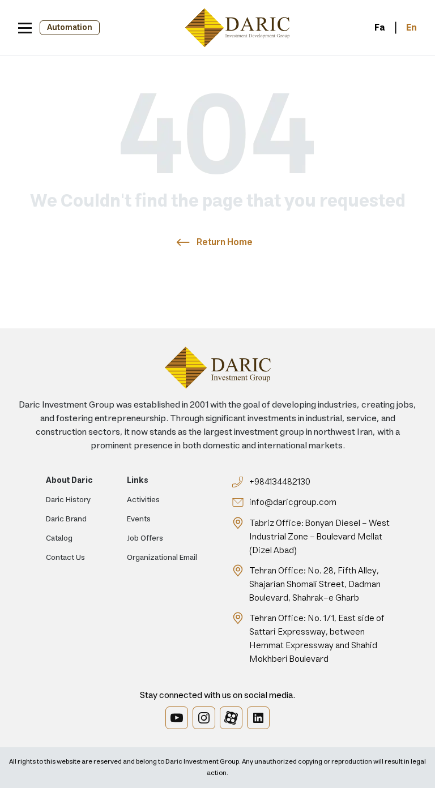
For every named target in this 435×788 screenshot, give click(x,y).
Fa (379, 28)
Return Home (225, 242)
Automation (69, 28)
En (411, 28)
